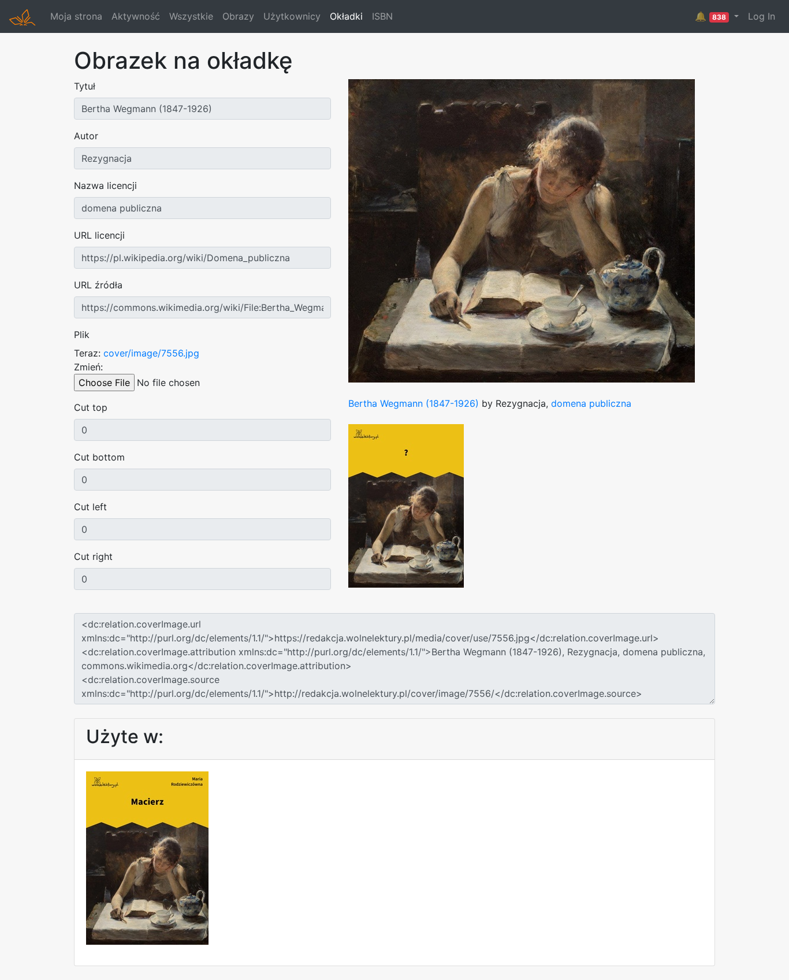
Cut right (93, 556)
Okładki (346, 16)
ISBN (382, 16)
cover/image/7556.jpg (151, 353)
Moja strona (76, 16)
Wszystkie (191, 16)
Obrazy (238, 16)
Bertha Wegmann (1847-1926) (413, 403)
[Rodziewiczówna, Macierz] (147, 857)
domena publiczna (591, 403)
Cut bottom (99, 457)
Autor (86, 136)
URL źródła (98, 285)
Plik (82, 334)
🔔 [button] (710, 16)
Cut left (90, 507)
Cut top (90, 407)
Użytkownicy (292, 16)
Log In (761, 16)
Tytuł (84, 86)
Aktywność (135, 16)
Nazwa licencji (105, 185)
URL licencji (99, 235)
